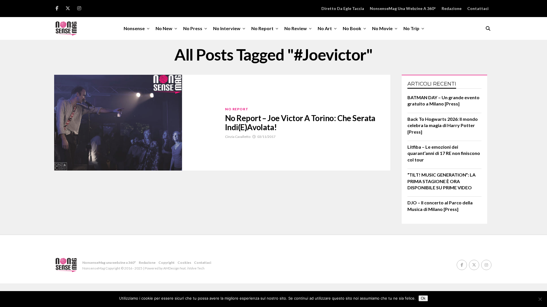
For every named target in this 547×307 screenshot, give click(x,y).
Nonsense (134, 28)
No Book (352, 28)
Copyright (166, 262)
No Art (325, 28)
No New (164, 28)
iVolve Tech (196, 268)
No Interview (226, 28)
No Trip (411, 28)
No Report (262, 28)
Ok (423, 298)
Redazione (452, 8)
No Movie (382, 28)
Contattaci (478, 8)
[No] (540, 299)
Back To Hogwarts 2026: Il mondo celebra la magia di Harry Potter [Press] (442, 125)
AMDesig (170, 268)
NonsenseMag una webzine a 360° (403, 8)
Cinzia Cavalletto (237, 136)
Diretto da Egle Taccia (342, 8)
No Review (295, 28)
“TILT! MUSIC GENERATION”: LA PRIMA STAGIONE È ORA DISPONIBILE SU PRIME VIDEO (441, 181)
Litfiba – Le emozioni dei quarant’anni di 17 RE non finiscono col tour (443, 153)
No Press (192, 28)
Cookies (184, 262)
